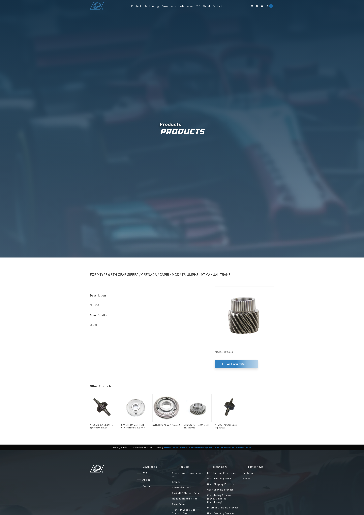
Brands (176, 482)
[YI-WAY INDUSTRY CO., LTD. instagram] (256, 6)
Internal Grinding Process (222, 507)
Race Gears (178, 504)
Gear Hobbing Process (220, 478)
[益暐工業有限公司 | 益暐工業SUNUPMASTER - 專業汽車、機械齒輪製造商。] (97, 6)
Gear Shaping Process (220, 484)
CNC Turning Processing (221, 473)
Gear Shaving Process (220, 489)
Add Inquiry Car (236, 364)
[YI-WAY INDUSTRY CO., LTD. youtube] (262, 6)
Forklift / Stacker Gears (186, 493)
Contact (218, 6)
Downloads (169, 6)
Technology (152, 6)
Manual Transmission (143, 447)
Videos (246, 478)
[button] (252, 6)
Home (115, 447)
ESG (198, 6)
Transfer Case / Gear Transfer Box (184, 511)
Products (136, 6)
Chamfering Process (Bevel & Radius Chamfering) (219, 498)
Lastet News (185, 6)
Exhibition (248, 473)
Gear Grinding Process (220, 513)
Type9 (158, 447)
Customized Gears (183, 487)
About (206, 6)
